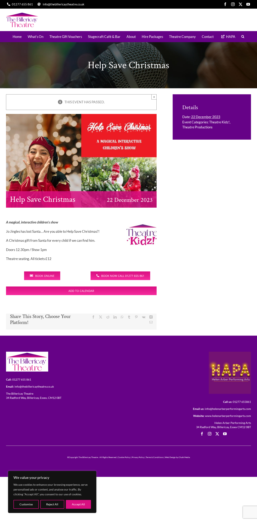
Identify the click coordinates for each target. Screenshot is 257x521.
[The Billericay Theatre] (27, 353)
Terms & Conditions (154, 457)
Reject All (52, 504)
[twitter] (240, 4)
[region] (52, 492)
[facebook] (225, 4)
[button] (242, 36)
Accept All (78, 504)
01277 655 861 (22, 4)
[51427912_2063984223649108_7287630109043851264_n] (230, 353)
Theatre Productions (197, 127)
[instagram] (233, 4)
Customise (26, 504)
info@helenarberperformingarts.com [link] (228, 408)
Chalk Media (184, 457)
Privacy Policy (138, 457)
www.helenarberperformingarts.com (228, 415)
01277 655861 (242, 401)
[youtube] (248, 4)
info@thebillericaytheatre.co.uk (63, 4)
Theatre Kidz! (219, 122)
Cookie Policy (124, 457)
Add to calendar (81, 290)
